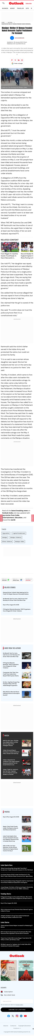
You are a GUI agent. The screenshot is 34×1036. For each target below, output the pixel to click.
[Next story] (32, 518)
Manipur (4, 537)
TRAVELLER (20, 8)
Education (18, 517)
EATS (27, 8)
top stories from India (10, 515)
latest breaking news (19, 511)
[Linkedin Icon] (21, 1016)
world (13, 520)
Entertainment (8, 517)
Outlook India (7, 513)
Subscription (8, 992)
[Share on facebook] (12, 60)
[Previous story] (1, 518)
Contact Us (13, 1025)
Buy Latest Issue (9, 995)
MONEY (12, 8)
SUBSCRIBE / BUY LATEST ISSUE (17, 1009)
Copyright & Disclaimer (24, 1025)
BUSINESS (5, 8)
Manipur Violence (15, 537)
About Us (5, 1025)
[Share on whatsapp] (22, 60)
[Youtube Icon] (25, 1016)
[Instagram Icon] (17, 1016)
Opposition (6, 533)
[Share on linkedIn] (18, 60)
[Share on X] (15, 60)
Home (3, 22)
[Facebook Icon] (8, 1016)
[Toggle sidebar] (4, 3)
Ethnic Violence (7, 541)
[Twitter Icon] (12, 1016)
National (10, 22)
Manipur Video (19, 541)
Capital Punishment (18, 533)
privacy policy (19, 1004)
